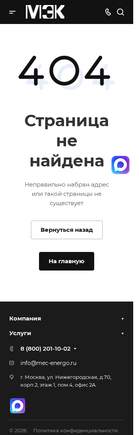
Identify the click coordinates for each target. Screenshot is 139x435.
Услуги (20, 333)
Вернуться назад (67, 229)
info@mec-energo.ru (48, 363)
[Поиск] (120, 12)
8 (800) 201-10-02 (45, 348)
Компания (25, 318)
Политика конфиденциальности (75, 430)
